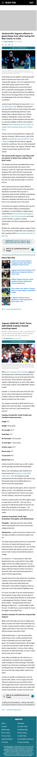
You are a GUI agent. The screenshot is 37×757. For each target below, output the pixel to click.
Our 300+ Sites (22, 726)
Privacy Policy (22, 733)
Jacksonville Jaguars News (14, 309)
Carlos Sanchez (8, 41)
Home (3, 309)
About (3, 723)
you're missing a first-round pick (17, 372)
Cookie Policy (22, 736)
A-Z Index (4, 742)
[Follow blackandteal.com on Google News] (32, 249)
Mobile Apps (5, 730)
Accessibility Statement (25, 739)
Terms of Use (5, 736)
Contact (4, 726)
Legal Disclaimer (7, 739)
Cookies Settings (23, 742)
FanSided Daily (22, 730)
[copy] (12, 45)
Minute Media (10, 746)
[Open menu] (3, 3)
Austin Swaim (8, 338)
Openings (20, 723)
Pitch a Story (5, 733)
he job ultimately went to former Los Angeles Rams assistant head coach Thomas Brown (18, 127)
